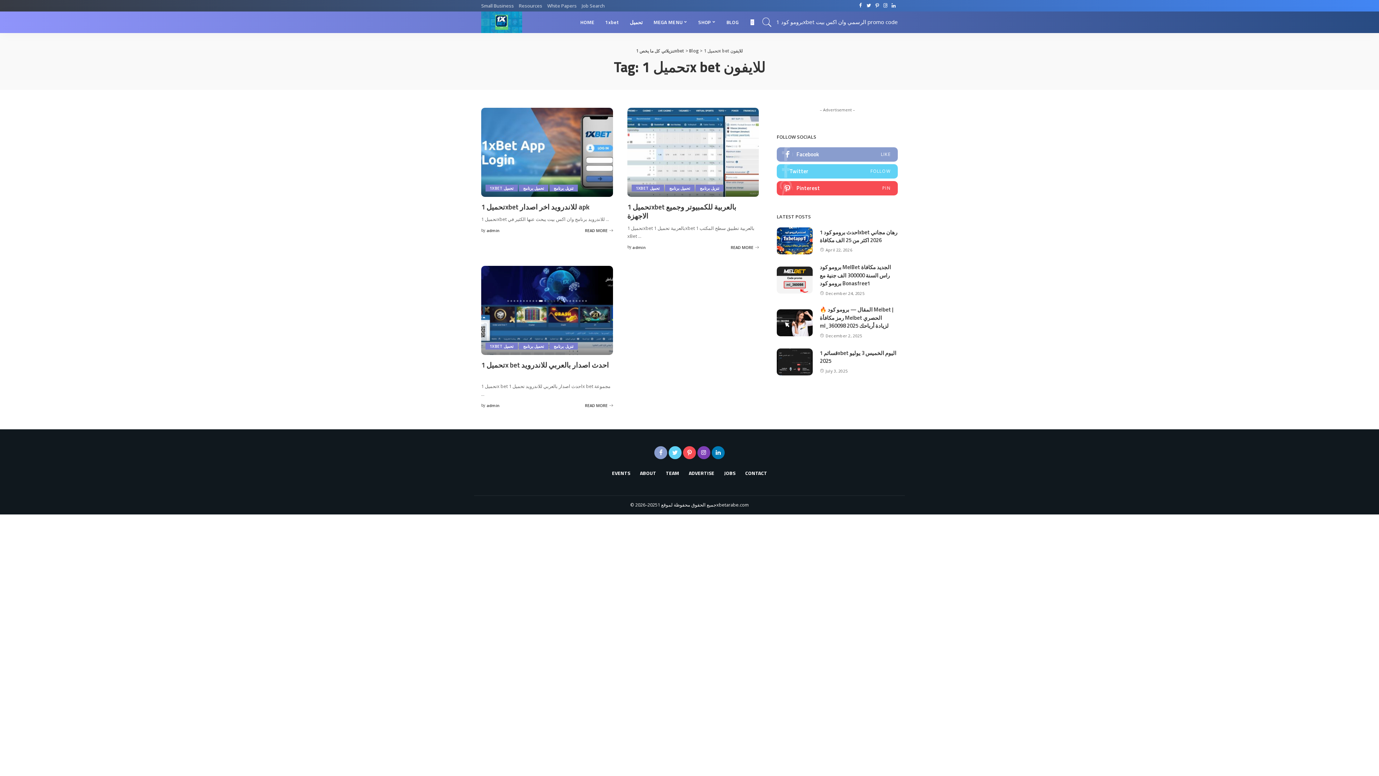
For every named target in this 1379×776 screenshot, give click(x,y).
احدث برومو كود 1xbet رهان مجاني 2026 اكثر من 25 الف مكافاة (858, 236)
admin (493, 230)
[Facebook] (837, 154)
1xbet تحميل (502, 188)
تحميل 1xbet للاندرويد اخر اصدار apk (535, 206)
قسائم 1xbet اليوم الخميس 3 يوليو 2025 (858, 357)
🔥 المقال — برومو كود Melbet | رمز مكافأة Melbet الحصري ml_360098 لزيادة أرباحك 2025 (856, 317)
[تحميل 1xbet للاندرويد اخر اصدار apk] (547, 152)
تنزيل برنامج (563, 188)
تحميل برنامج (533, 188)
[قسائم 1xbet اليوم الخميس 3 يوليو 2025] (795, 361)
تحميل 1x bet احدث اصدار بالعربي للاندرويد (545, 364)
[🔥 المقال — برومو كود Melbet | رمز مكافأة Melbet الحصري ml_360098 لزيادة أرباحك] (795, 322)
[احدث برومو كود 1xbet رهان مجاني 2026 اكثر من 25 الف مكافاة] (795, 240)
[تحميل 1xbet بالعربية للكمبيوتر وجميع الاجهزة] (693, 152)
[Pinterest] (837, 188)
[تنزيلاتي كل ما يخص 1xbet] (501, 22)
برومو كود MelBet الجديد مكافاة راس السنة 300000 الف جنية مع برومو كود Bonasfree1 (855, 275)
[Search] (767, 22)
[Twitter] (837, 171)
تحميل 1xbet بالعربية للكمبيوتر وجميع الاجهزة (682, 211)
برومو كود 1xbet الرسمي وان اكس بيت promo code (837, 22)
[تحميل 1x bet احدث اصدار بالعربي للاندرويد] (547, 310)
